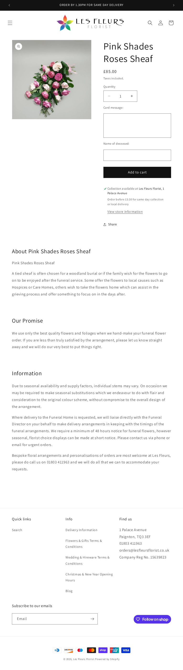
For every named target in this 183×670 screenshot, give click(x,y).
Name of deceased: (116, 144)
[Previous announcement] (9, 5)
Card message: (113, 108)
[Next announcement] (173, 5)
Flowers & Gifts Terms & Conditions (84, 543)
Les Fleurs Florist (84, 659)
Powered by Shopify (107, 659)
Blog (69, 591)
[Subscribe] (92, 618)
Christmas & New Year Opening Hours (89, 577)
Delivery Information (81, 530)
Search (17, 530)
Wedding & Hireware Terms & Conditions (88, 560)
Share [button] (112, 224)
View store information (125, 211)
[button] (10, 23)
